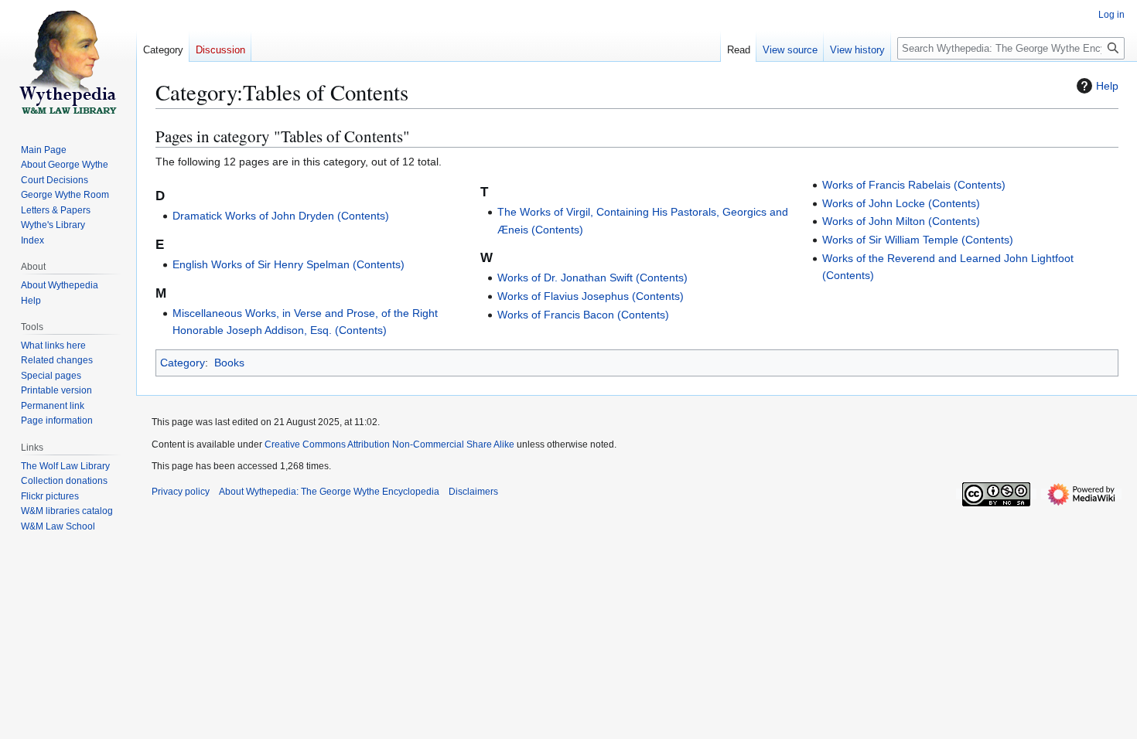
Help (1107, 86)
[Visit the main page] (68, 62)
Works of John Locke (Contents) (901, 203)
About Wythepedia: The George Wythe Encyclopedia (329, 491)
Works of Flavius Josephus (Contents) (590, 296)
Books (229, 362)
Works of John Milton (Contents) (901, 221)
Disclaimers (473, 491)
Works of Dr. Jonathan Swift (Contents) (592, 277)
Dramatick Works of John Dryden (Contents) (280, 215)
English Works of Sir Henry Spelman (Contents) (288, 264)
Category (182, 362)
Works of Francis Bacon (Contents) (583, 314)
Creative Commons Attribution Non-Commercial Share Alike (389, 444)
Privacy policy (181, 491)
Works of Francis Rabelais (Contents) (914, 185)
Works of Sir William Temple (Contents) (917, 239)
